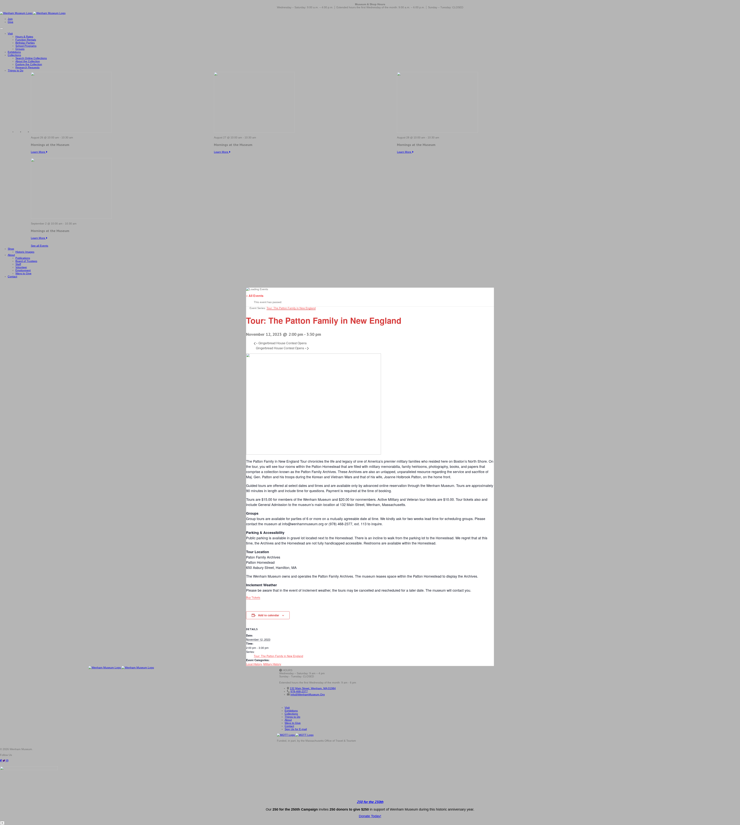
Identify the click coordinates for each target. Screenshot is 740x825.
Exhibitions (14, 52)
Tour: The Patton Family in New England (278, 656)
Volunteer (21, 267)
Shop (11, 248)
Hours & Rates (24, 36)
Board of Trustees (26, 261)
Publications (22, 258)
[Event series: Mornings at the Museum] (75, 137)
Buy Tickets (253, 597)
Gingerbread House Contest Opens (281, 343)
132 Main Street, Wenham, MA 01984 (313, 688)
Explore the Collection (28, 64)
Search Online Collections (31, 58)
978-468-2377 (299, 691)
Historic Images (24, 251)
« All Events (254, 295)
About (11, 254)
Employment (23, 270)
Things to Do (15, 70)
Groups (19, 48)
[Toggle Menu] (1, 28)
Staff (18, 264)
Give (10, 21)
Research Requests (27, 67)
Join (10, 18)
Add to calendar (268, 615)
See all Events (39, 245)
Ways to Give (23, 273)
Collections (14, 55)
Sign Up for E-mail (296, 729)
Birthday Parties (25, 42)
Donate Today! (370, 816)
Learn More (38, 151)
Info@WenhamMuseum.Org (307, 694)
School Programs (25, 45)
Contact (12, 276)
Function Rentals (25, 39)
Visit (10, 33)
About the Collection (27, 61)
